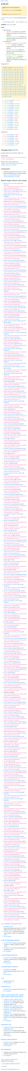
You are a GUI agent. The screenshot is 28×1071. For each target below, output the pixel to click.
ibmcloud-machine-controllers (11, 595)
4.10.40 (4, 79)
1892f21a (16, 525)
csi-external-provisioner (10, 484)
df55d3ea (18, 663)
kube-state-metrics (9, 663)
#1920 (11, 949)
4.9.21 (6, 127)
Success (17, 103)
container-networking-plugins (11, 448)
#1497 (24, 989)
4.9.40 (14, 91)
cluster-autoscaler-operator (11, 306)
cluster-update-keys (9, 428)
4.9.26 (19, 86)
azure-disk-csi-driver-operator (11, 245)
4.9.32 (23, 88)
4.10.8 (19, 84)
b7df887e (19, 687)
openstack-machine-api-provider (12, 798)
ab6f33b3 (19, 338)
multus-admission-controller (11, 702)
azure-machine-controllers (10, 260)
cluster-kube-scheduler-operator (12, 373)
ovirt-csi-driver (8, 826)
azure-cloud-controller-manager (12, 230)
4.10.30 (21, 74)
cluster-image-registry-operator (12, 348)
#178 (5, 972)
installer (6, 612)
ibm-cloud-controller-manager (11, 574)
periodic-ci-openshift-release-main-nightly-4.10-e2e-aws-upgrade (16, 45)
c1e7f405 (16, 564)
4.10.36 (10, 77)
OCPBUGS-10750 (8, 926)
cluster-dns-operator (9, 338)
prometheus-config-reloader (11, 861)
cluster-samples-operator (10, 419)
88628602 (18, 265)
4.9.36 (19, 89)
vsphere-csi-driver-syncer (10, 911)
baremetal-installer (8, 265)
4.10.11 (20, 67)
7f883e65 (18, 766)
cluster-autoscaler (8, 301)
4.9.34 (9, 89)
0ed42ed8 (6, 374)
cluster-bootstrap (8, 316)
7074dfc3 (23, 591)
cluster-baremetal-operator (11, 311)
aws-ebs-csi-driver (8, 211)
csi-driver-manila (8, 458)
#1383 (5, 934)
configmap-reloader (9, 433)
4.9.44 (4, 93)
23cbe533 (11, 622)
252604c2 (8, 368)
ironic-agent (7, 627)
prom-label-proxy (8, 846)
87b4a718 (18, 250)
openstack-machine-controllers (12, 805)
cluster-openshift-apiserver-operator (13, 401)
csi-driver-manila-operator (9, 966)
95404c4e (21, 386)
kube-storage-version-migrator (12, 667)
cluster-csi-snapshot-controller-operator (14, 332)
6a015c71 (24, 296)
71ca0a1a (13, 761)
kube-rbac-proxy (8, 658)
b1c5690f (23, 396)
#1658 (22, 1001)
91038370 (6, 402)
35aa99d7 (24, 245)
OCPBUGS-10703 (8, 1042)
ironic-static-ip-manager (10, 643)
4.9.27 (23, 86)
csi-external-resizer (9, 489)
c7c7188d (19, 240)
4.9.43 (6, 122)
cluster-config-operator (10, 327)
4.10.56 (6, 100)
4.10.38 (15, 77)
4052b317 (21, 648)
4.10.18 (15, 71)
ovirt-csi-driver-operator (10, 831)
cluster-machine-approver (10, 386)
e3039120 (24, 574)
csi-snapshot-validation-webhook (12, 514)
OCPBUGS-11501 (8, 1001)
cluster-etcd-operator (9, 343)
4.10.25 (21, 72)
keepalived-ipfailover (9, 653)
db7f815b (14, 726)
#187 (13, 981)
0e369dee (22, 555)
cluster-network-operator (10, 391)
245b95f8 (15, 756)
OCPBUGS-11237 (17, 1009)
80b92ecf (19, 816)
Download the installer (7, 17)
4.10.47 (21, 81)
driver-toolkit (7, 530)
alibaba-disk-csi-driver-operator (12, 194)
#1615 (15, 1053)
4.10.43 (21, 79)
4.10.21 (4, 72)
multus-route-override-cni (10, 717)
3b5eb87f (13, 880)
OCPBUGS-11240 (8, 1014)
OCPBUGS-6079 (8, 1007)
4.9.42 (23, 91)
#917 (9, 961)
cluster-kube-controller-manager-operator (14, 366)
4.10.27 (10, 74)
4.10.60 (6, 141)
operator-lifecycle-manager (11, 811)
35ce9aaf (21, 836)
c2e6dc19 (22, 216)
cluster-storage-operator (10, 424)
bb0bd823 (21, 504)
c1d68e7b (23, 841)
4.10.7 (15, 84)
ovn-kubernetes (6, 1049)
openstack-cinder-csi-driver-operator (13, 785)
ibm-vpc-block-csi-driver (10, 579)
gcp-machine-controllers (10, 545)
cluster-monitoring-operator (10, 940)
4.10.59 (6, 143)
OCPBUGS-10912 (8, 1027)
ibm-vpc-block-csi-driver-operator (13, 584)
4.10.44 (4, 81)
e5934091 (18, 489)
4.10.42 (15, 79)
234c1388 (21, 736)
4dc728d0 (24, 540)
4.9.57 (6, 119)
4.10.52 (21, 83)
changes (11, 100)
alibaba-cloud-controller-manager (12, 183)
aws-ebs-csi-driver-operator (11, 216)
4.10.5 (6, 110)
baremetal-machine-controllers (12, 270)
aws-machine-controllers (10, 221)
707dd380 (21, 717)
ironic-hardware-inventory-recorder (13, 631)
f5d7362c (22, 906)
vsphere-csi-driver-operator (11, 906)
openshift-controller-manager (11, 771)
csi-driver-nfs (7, 463)
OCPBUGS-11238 (8, 1002)
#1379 (23, 929)
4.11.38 (6, 138)
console (6, 438)
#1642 (9, 1012)
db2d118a (6, 185)
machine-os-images (9, 697)
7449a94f (23, 595)
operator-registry (8, 821)
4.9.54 (23, 94)
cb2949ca (17, 458)
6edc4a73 (22, 731)
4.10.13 (10, 69)
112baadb (23, 721)
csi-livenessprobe (8, 499)
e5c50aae (20, 775)
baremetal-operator (9, 275)
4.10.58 (6, 145)
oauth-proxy (7, 751)
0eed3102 (22, 865)
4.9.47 (19, 93)
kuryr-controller (8, 677)
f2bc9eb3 (6, 897)
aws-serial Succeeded (12, 49)
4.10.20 (21, 71)
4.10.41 (10, 79)
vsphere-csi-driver (8, 901)
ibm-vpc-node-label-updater (11, 591)
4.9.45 (9, 93)
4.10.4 (6, 112)
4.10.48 (4, 83)
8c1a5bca (17, 499)
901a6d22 (24, 667)
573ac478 (21, 831)
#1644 (24, 1015)
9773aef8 (16, 826)
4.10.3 (6, 113)
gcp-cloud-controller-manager (11, 540)
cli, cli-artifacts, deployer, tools (11, 923)
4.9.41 (19, 91)
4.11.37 (6, 139)
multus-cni (6, 707)
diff (18, 176)
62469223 (6, 633)
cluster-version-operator (9, 955)
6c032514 (12, 453)
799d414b (14, 751)
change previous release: (7, 1061)
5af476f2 (13, 707)
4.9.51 (9, 94)
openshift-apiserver (9, 766)
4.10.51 (15, 83)
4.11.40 (6, 134)
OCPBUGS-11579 (8, 943)
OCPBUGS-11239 (8, 1011)
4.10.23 (10, 72)
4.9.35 (14, 89)
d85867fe (24, 206)
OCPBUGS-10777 (8, 931)
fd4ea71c (15, 530)
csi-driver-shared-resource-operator (13, 473)
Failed (11, 102)
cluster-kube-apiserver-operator (12, 360)
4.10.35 (4, 77)
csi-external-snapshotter (10, 494)
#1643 (14, 1004)
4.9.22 (6, 125)
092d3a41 (18, 275)
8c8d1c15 (21, 221)
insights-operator (8, 607)
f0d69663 (6, 196)
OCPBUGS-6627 (8, 1017)
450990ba (11, 885)
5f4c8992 (17, 846)
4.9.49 (4, 94)
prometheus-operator (9, 870)
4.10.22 (6, 108)
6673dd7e (17, 443)
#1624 (5, 1019)
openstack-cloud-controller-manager (13, 792)
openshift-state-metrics (10, 775)
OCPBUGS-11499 (8, 999)
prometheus (7, 851)
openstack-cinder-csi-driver (11, 780)
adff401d (24, 270)
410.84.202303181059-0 (13, 175)
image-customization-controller (12, 600)
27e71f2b (19, 479)
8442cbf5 (21, 284)
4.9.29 (9, 88)
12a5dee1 (6, 787)
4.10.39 (21, 77)
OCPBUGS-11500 (17, 999)
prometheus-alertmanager (10, 856)
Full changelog (7, 936)
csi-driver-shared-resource (10, 468)
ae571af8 (24, 230)
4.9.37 (23, 89)
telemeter (6, 880)
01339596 (21, 856)
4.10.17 (10, 71)
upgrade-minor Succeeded (13, 36)
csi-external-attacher (9, 479)
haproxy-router (8, 564)
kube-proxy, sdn (6, 1024)
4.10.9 (4, 86)
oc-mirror (6, 761)
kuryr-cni (6, 672)
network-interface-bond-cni (11, 731)
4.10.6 (10, 84)
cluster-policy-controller (10, 414)
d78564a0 (13, 569)
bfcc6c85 (19, 712)
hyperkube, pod (5, 986)
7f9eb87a (22, 226)
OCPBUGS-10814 (8, 958)
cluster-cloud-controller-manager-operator (15, 320)
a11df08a (22, 916)
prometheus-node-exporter (11, 865)
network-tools (7, 741)
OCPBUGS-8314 (8, 989)
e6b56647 (15, 463)
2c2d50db (23, 771)
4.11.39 (6, 136)
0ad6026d (21, 424)
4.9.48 (23, 93)
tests (5, 885)
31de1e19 (20, 484)
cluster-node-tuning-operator (11, 396)
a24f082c (6, 602)
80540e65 (6, 350)
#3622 (15, 1044)
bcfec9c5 (15, 741)
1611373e (18, 875)
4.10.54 (6, 103)
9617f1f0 (22, 201)
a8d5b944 (21, 545)
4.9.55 (4, 96)
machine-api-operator (9, 687)
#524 (12, 1029)
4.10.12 (4, 69)
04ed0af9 (21, 260)
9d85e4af (6, 361)
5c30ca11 (20, 190)
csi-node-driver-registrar (10, 504)
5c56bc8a (17, 535)
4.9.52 (14, 94)
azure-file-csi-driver (9, 250)
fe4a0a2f (20, 494)
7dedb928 (21, 391)
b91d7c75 (14, 851)
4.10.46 (15, 81)
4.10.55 (6, 102)
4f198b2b (17, 658)
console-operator (8, 443)
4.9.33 (4, 89)
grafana (6, 559)
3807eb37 (23, 255)
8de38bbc (22, 811)
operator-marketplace (9, 816)
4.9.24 (9, 86)
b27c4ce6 (21, 419)
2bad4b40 (18, 211)
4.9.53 (19, 94)
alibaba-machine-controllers (11, 201)
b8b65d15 (12, 409)
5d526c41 (19, 653)
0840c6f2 (20, 327)
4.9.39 (9, 91)
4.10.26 (4, 74)
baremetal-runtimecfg (9, 280)
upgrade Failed (10, 31)
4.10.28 (6, 107)
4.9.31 (19, 88)
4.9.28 (4, 88)
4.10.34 (21, 76)
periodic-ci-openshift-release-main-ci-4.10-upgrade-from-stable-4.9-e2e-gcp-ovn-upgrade (16, 58)
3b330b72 (22, 682)
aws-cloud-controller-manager (11, 206)
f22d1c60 (17, 316)
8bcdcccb (22, 306)
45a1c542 (20, 643)
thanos (5, 890)
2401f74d (6, 800)
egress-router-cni (8, 535)
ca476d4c (12, 559)
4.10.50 (10, 83)
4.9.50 (6, 120)
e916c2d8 (22, 861)
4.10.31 (4, 76)
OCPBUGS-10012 (8, 1006)
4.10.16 (4, 71)
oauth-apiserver (8, 746)
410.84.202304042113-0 (10, 176)
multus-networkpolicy (9, 712)
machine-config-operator (9, 1039)
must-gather (7, 726)
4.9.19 (6, 129)
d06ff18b (22, 468)
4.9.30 (14, 88)
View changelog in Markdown (8, 1059)
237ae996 (8, 322)
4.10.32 (10, 76)
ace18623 (6, 334)
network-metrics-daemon (10, 736)
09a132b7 (18, 697)
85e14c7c (20, 414)
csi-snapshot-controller (10, 509)
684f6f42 (18, 428)
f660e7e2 (6, 291)
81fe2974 (24, 638)
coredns (6, 453)
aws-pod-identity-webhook (11, 226)
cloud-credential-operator (10, 284)
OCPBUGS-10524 (8, 1030)
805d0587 (21, 355)
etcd (2, 978)
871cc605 (17, 607)
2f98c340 (12, 438)
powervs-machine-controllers (11, 841)
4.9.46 (14, 93)
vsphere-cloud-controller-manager (12, 895)
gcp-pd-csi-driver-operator (11, 555)
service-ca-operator (9, 875)
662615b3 (6, 474)
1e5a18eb (18, 433)
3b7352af (15, 520)
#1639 (21, 1007)
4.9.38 (4, 91)
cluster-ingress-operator (10, 355)
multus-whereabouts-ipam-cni (11, 721)
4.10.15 (21, 69)
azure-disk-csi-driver (9, 240)
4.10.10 (15, 67)
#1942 (5, 946)
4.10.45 (10, 81)
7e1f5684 (12, 381)
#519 (8, 1034)
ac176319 (11, 890)
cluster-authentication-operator (12, 296)
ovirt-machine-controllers (10, 836)
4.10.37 (6, 105)
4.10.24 (15, 72)
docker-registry (8, 525)
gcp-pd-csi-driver (8, 550)
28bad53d (6, 586)
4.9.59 (6, 115)
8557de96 (22, 702)
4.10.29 (15, 74)
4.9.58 (6, 117)
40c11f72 (19, 280)
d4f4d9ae (12, 672)
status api (9, 24)
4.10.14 (15, 69)
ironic (5, 622)
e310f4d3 (17, 901)
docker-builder (7, 520)
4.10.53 (4, 84)
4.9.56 (9, 96)
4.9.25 (14, 86)
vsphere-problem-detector (10, 916)
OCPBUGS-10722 (8, 969)
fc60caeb (21, 579)
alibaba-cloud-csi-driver (10, 190)
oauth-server (7, 756)
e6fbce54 (19, 343)
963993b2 (6, 807)
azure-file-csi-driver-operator (11, 255)
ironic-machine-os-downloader (12, 638)
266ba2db (17, 301)
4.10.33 (15, 76)
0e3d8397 (22, 311)
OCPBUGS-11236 (8, 1009)
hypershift (6, 569)
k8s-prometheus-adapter (10, 648)
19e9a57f (17, 550)
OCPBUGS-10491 (8, 948)
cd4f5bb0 (16, 746)
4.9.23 (6, 124)
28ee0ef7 (14, 627)
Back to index (4, 1)
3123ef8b (23, 448)
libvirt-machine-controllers (10, 682)
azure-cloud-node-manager (11, 235)
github (18, 1069)
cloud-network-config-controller (12, 289)
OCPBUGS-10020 (17, 1006)
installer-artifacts (8, 617)
